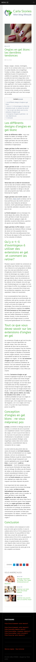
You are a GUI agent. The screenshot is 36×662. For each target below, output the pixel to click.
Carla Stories (14, 657)
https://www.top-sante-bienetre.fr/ (15, 635)
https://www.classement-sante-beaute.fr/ (17, 627)
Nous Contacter (20, 649)
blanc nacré (16, 199)
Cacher (20, 99)
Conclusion (9, 118)
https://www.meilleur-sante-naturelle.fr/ (16, 633)
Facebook (17, 565)
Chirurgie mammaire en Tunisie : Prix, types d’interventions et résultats (18, 581)
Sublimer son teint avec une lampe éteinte (23, 590)
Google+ (21, 565)
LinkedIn (24, 565)
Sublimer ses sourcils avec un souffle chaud (24, 598)
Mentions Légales (9, 649)
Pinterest (27, 565)
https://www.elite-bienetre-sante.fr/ (15, 629)
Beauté (7, 46)
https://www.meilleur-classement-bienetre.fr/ (17, 631)
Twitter (14, 565)
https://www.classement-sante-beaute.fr (16, 623)
